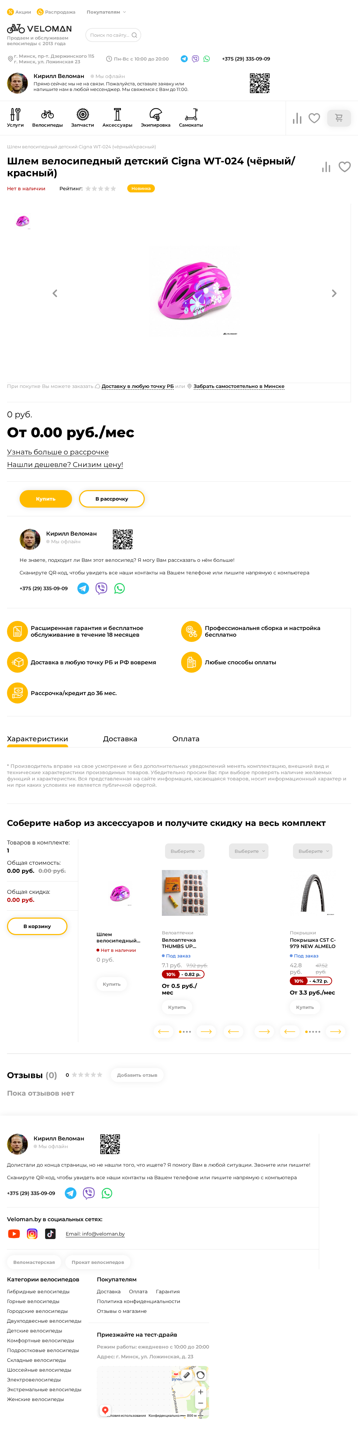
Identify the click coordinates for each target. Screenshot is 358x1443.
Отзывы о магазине (122, 1311)
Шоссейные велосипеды (39, 1370)
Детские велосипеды (34, 1331)
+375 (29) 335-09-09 (246, 59)
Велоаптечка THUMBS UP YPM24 (179, 943)
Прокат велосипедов (98, 1262)
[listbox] (185, 851)
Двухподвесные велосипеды (44, 1321)
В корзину (37, 926)
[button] (55, 293)
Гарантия (168, 1291)
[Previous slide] (163, 1031)
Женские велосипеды (35, 1399)
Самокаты (191, 125)
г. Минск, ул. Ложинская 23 (47, 61)
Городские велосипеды (37, 1311)
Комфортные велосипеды (40, 1340)
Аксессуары (117, 125)
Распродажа (60, 12)
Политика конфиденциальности (138, 1301)
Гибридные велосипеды (38, 1291)
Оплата (138, 1291)
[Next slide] (206, 1031)
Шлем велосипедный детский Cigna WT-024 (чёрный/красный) (119, 937)
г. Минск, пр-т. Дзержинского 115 (54, 56)
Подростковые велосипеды (43, 1350)
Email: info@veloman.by (95, 1234)
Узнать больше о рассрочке (58, 452)
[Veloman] (39, 29)
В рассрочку (111, 499)
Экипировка (156, 125)
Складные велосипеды (36, 1360)
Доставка (109, 1291)
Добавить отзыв (137, 1075)
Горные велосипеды (33, 1301)
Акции (23, 12)
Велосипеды (47, 125)
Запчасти (82, 125)
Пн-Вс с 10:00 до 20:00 (141, 59)
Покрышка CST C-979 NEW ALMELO (313, 943)
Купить (46, 499)
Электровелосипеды (34, 1380)
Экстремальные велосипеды (44, 1389)
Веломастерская (34, 1262)
